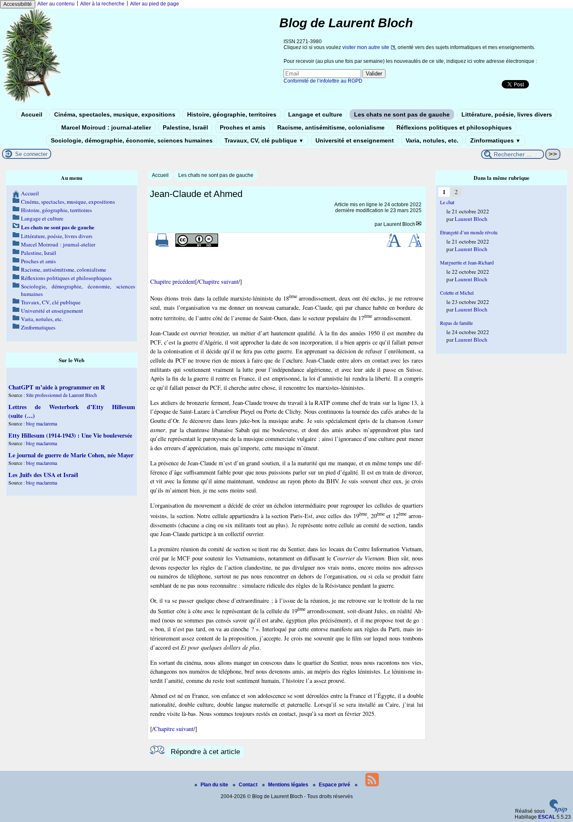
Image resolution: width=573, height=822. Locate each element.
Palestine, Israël (185, 127)
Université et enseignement (354, 140)
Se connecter (31, 154)
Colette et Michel (457, 292)
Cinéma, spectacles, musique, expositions (114, 114)
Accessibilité (17, 4)
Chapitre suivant (218, 281)
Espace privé (335, 785)
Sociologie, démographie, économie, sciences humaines (132, 140)
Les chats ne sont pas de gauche (402, 114)
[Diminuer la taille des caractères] (415, 245)
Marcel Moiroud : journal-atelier (106, 127)
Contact (249, 785)
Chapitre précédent (172, 281)
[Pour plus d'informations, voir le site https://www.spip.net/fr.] (558, 811)
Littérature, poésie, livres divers (506, 114)
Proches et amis (243, 127)
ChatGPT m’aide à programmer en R (56, 387)
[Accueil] (32, 102)
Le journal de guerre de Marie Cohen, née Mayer (70, 455)
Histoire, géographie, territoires (231, 114)
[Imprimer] (162, 245)
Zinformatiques (495, 140)
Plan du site (215, 785)
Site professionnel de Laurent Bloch (61, 395)
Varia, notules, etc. (432, 140)
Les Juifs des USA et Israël (43, 474)
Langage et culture (315, 114)
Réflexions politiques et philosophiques (454, 127)
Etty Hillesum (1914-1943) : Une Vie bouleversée (70, 435)
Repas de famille (456, 322)
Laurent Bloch (399, 224)
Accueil (31, 114)
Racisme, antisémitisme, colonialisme (331, 127)
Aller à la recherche (102, 4)
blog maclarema (41, 423)
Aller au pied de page (154, 4)
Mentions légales (289, 785)
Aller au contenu (56, 4)
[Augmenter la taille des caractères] (393, 245)
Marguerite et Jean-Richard (467, 262)
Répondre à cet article (205, 752)
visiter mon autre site (365, 47)
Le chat (447, 202)
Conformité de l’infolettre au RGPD (323, 81)
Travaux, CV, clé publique (264, 140)
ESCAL (546, 817)
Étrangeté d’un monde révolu (468, 232)
